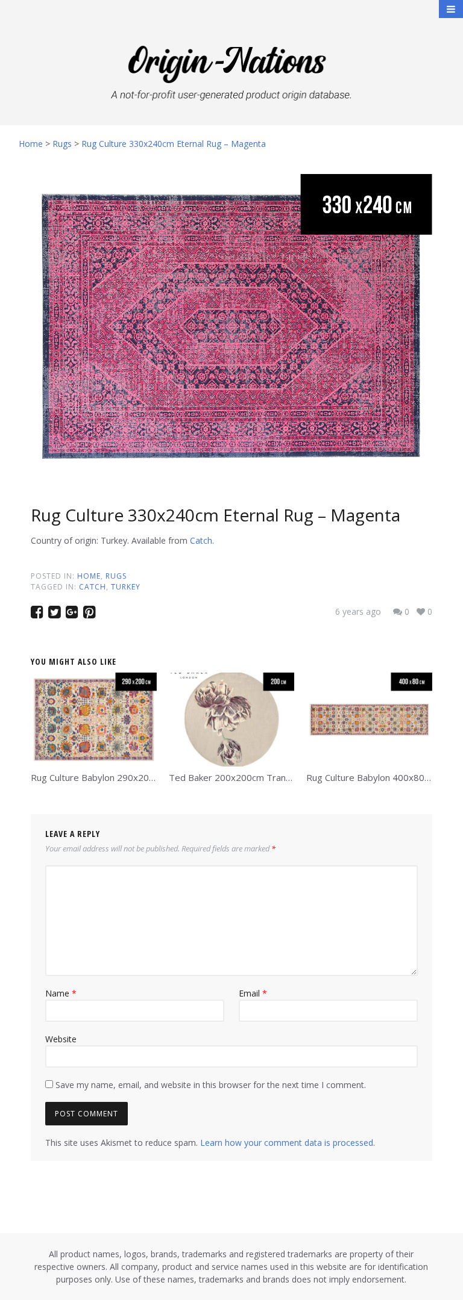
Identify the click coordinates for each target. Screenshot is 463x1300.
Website (61, 1039)
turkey (125, 587)
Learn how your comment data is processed (286, 1142)
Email (253, 993)
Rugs (116, 576)
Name (61, 993)
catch (92, 587)
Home (89, 576)
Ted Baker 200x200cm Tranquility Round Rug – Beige (280, 777)
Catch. (202, 540)
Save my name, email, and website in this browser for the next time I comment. (210, 1084)
